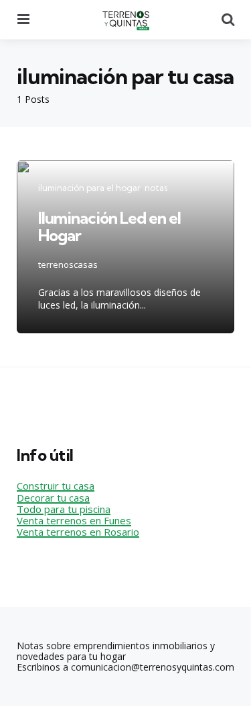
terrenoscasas (68, 264)
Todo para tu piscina (63, 509)
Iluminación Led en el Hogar (109, 226)
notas (156, 187)
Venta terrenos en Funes (74, 520)
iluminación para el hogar (89, 187)
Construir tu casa (55, 485)
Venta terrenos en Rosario (78, 531)
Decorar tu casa (53, 497)
